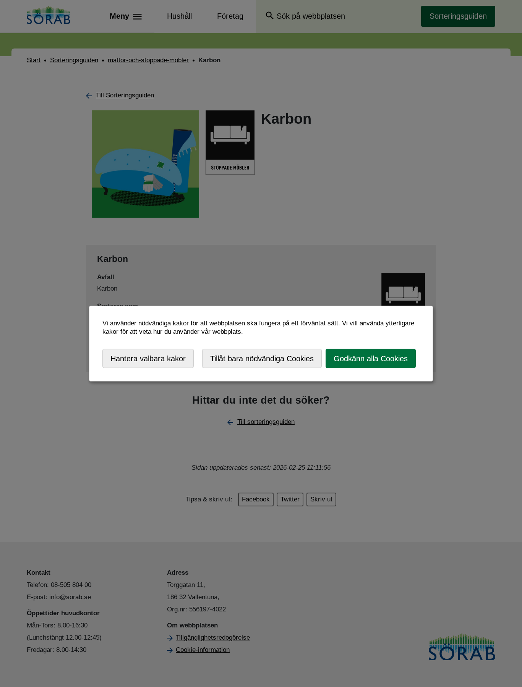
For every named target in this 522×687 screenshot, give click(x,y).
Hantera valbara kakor (148, 358)
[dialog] (261, 343)
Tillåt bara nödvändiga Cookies (262, 358)
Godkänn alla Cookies (371, 358)
